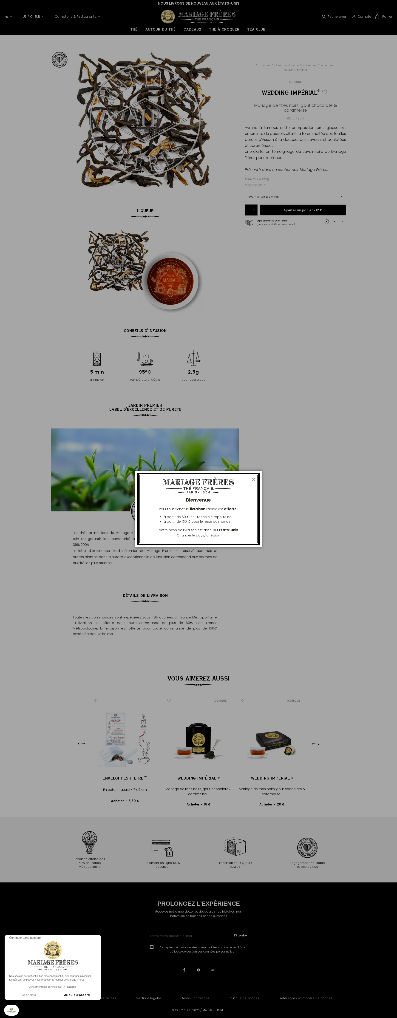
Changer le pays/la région (198, 535)
